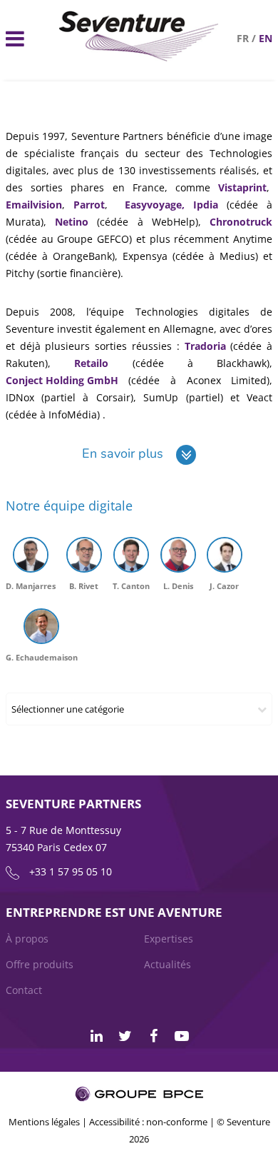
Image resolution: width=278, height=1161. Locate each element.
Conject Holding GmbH (62, 380)
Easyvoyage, (155, 204)
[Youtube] (182, 1036)
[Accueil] (139, 57)
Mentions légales (44, 1121)
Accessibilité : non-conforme (148, 1121)
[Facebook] (153, 1036)
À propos (27, 938)
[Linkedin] (96, 1036)
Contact (24, 990)
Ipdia (205, 204)
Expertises (168, 938)
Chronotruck (241, 221)
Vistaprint (242, 187)
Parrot (89, 204)
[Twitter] (124, 1036)
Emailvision (34, 204)
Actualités (167, 964)
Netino (71, 221)
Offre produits (39, 964)
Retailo (91, 363)
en (265, 38)
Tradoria (205, 346)
